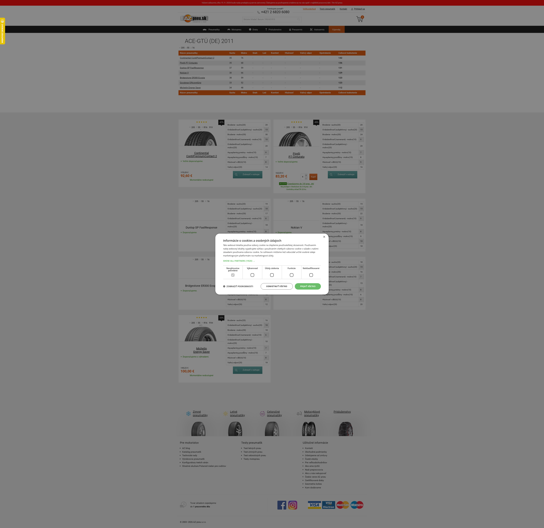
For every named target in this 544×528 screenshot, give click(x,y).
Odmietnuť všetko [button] (276, 286)
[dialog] (272, 263)
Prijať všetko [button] (307, 286)
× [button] (324, 237)
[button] (272, 261)
